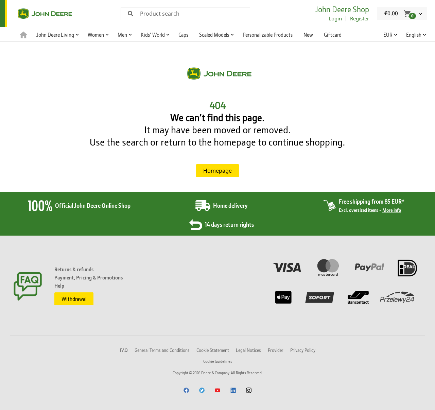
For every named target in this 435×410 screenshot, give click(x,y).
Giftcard (333, 34)
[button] (56, 34)
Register (359, 18)
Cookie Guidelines (217, 361)
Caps (183, 34)
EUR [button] (388, 34)
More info (391, 210)
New (308, 34)
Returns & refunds (73, 269)
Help (59, 285)
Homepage (217, 170)
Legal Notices (248, 350)
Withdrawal (74, 298)
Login (335, 18)
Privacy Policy (302, 350)
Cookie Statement (212, 350)
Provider (275, 350)
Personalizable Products (268, 34)
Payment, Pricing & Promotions (88, 277)
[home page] (23, 34)
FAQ (124, 350)
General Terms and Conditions (162, 350)
